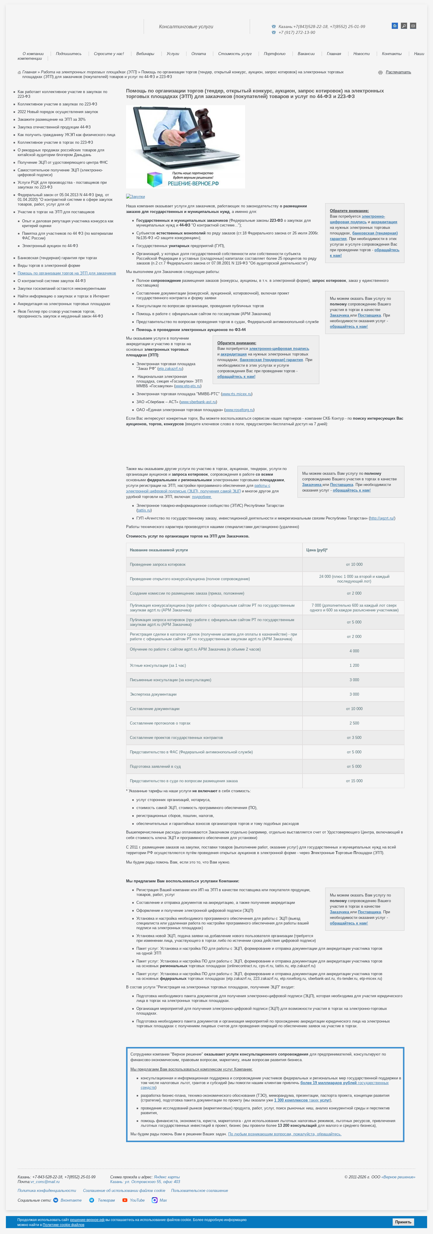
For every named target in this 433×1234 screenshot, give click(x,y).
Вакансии (306, 54)
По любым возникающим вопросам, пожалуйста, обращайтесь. (285, 1134)
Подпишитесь (69, 54)
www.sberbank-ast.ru (198, 402)
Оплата (198, 54)
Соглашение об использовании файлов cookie (124, 1190)
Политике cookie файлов (63, 1225)
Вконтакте (71, 1200)
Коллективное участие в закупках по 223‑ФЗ (57, 104)
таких (302, 1100)
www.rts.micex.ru (236, 394)
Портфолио (274, 54)
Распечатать (398, 72)
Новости (361, 54)
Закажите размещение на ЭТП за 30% (52, 119)
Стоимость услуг (235, 54)
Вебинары (145, 54)
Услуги (173, 54)
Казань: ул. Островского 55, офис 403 (145, 1182)
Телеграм (106, 1200)
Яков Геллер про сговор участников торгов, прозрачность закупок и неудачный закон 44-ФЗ (60, 313)
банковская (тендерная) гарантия (271, 360)
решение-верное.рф (87, 1220)
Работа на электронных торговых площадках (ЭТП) (89, 72)
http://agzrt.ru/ (382, 518)
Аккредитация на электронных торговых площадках (64, 304)
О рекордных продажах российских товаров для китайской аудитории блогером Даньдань (61, 152)
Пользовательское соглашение (199, 1190)
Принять (403, 1222)
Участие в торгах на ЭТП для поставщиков (56, 212)
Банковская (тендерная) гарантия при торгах (57, 258)
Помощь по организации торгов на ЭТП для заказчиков (67, 273)
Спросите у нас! (109, 54)
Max (163, 1200)
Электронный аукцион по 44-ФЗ (50, 246)
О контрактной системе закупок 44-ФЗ (52, 281)
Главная (334, 54)
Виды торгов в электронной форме (49, 265)
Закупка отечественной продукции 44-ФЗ (54, 127)
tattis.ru (144, 510)
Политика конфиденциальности (47, 1190)
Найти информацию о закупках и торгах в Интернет (64, 296)
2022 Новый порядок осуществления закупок (58, 112)
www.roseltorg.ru (239, 410)
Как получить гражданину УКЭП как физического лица (66, 135)
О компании (33, 54)
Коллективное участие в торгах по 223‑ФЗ (55, 142)
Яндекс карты (167, 1177)
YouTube (137, 1200)
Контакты (392, 54)
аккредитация (384, 222)
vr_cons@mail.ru (45, 1182)
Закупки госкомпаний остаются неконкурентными (62, 288)
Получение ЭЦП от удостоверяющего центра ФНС (63, 162)
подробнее (202, 496)
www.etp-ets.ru (187, 386)
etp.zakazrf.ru (170, 368)
